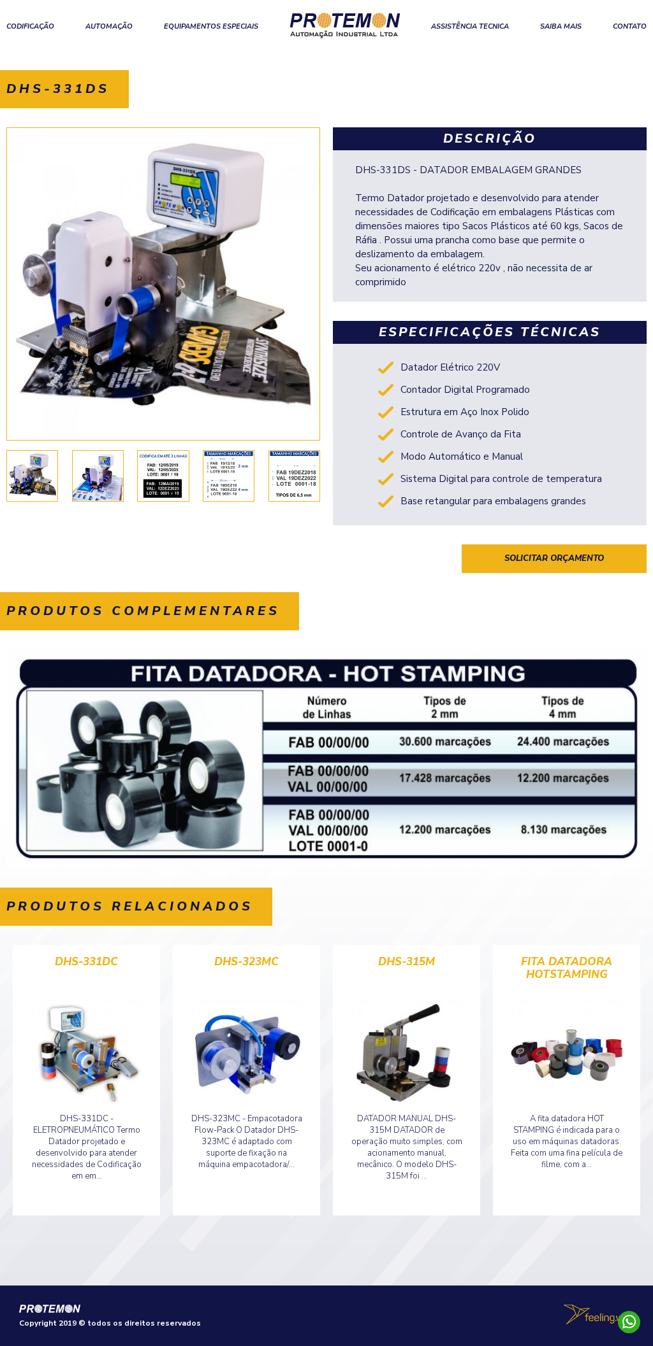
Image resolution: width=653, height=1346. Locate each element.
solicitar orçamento (554, 558)
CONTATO (630, 26)
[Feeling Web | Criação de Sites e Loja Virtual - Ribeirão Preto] (599, 1314)
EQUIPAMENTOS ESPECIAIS (211, 26)
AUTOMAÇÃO (109, 26)
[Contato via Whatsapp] (629, 1322)
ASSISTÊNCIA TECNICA (470, 26)
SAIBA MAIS (561, 26)
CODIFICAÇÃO (30, 26)
